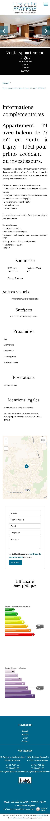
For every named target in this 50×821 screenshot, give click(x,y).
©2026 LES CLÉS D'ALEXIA (16, 802)
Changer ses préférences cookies (19, 809)
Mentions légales (38, 801)
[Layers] (43, 440)
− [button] (6, 442)
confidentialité (41, 815)
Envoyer (15, 562)
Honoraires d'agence (26, 805)
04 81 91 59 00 (12, 765)
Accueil (5, 83)
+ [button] (6, 439)
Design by (44, 809)
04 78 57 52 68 (37, 765)
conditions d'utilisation (18, 818)
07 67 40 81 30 (12, 768)
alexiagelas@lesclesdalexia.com (14, 771)
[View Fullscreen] (6, 448)
